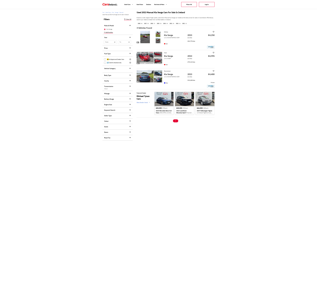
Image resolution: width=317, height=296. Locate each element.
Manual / (121, 12)
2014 (164, 23)
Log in (207, 4)
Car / (103, 12)
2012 (177, 23)
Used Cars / (108, 12)
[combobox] (110, 42)
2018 (139, 23)
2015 (158, 23)
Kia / (113, 12)
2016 (152, 23)
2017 (145, 23)
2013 (171, 23)
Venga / (117, 12)
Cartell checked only (115, 62)
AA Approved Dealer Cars (116, 59)
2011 (183, 23)
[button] (130, 59)
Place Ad (189, 4)
